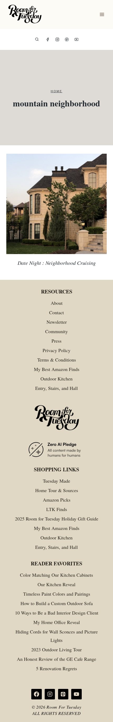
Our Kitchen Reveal (56, 584)
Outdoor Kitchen (56, 378)
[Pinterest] (67, 39)
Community (56, 331)
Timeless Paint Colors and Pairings (56, 594)
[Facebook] (48, 39)
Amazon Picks (56, 500)
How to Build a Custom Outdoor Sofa (56, 603)
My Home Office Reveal (56, 622)
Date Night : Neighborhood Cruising (57, 262)
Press (56, 341)
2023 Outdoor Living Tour (56, 649)
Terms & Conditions (56, 360)
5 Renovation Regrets (56, 668)
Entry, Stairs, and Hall (56, 388)
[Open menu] (102, 15)
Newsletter (57, 322)
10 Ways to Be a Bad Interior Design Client (56, 613)
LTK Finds (56, 509)
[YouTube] (76, 39)
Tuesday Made (56, 481)
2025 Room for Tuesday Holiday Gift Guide (56, 518)
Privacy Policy (56, 350)
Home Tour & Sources (56, 490)
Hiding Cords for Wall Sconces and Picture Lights (57, 635)
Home (56, 91)
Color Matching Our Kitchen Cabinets (56, 575)
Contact (56, 312)
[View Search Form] (37, 39)
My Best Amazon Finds (56, 369)
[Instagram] (57, 39)
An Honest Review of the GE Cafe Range (56, 659)
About (57, 303)
